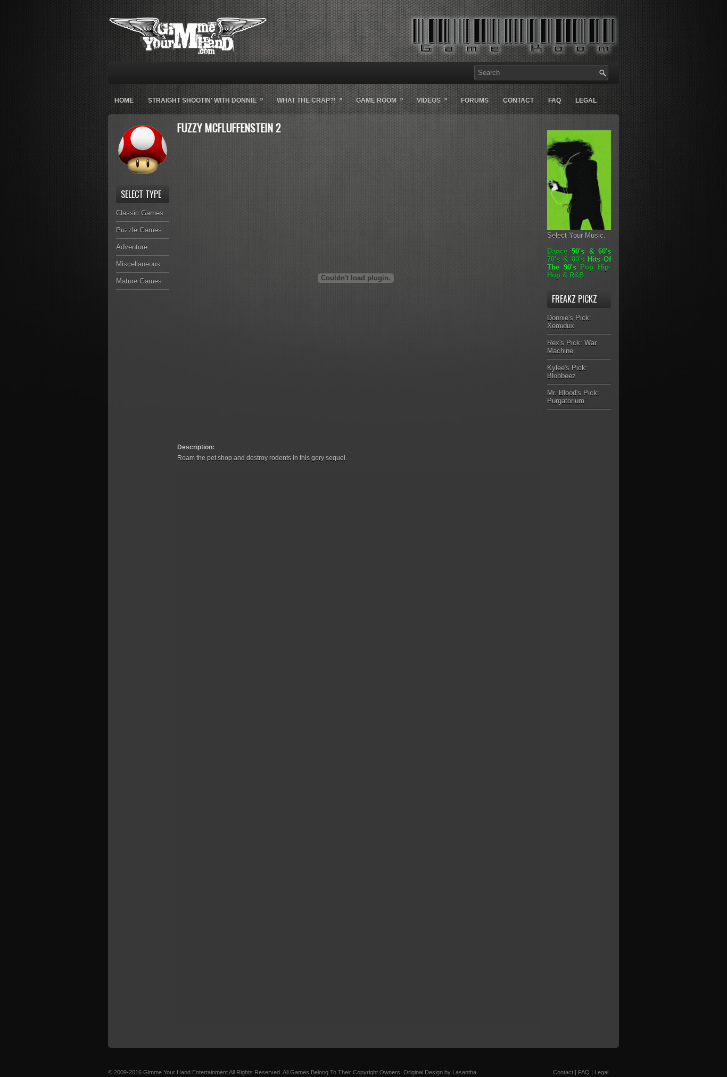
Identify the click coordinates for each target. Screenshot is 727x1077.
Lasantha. (465, 1072)
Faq (554, 100)
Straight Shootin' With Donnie (205, 99)
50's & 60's (591, 251)
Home (124, 100)
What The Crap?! (310, 99)
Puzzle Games (139, 230)
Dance (557, 251)
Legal (586, 100)
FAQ (584, 1072)
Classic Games (139, 213)
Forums (475, 100)
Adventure (131, 247)
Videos (432, 99)
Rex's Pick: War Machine (572, 347)
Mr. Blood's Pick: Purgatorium (573, 397)
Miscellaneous (138, 264)
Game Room (379, 99)
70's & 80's (565, 259)
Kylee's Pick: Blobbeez (567, 372)
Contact (518, 100)
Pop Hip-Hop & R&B (579, 271)
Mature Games (139, 281)
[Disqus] (358, 610)
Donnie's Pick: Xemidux (569, 322)
